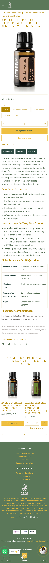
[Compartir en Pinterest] (21, 344)
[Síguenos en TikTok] (34, 517)
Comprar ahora (24, 138)
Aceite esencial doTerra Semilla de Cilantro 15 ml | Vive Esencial (36, 408)
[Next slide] (46, 434)
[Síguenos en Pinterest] (37, 517)
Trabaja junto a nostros (24, 453)
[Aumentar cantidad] (45, 123)
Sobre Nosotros (24, 456)
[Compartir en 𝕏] (9, 344)
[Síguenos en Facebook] (23, 517)
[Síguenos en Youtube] (30, 517)
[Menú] (3, 5)
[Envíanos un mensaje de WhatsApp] (5, 551)
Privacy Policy (24, 479)
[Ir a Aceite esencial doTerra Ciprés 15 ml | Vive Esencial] (12, 385)
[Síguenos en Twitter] (27, 517)
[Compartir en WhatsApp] (15, 344)
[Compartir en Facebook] (3, 344)
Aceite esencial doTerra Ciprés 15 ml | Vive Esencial (12, 407)
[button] (24, 549)
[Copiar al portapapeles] (27, 344)
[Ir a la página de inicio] (10, 5)
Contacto (24, 459)
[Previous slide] (3, 434)
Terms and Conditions (24, 473)
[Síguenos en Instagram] (20, 517)
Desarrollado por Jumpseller (36, 541)
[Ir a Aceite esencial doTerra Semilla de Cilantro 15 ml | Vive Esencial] (36, 385)
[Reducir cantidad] (4, 123)
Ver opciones (12, 423)
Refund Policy (24, 476)
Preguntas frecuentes (24, 463)
